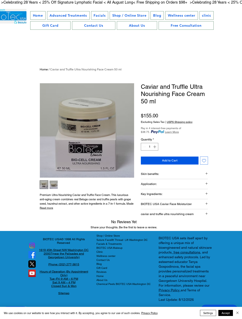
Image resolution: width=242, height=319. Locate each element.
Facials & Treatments (109, 243)
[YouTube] (32, 273)
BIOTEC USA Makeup (109, 247)
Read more (46, 207)
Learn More (172, 131)
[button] (68, 15)
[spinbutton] (149, 146)
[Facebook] (32, 254)
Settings (208, 313)
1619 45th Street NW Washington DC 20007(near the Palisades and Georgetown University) (64, 253)
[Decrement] (144, 146)
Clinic (99, 251)
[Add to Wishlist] (204, 161)
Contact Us (103, 259)
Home (44, 69)
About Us (101, 280)
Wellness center (106, 255)
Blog (99, 263)
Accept (226, 313)
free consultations (186, 252)
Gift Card (101, 267)
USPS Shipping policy (179, 121)
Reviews (101, 271)
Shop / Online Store (108, 235)
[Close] (237, 313)
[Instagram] (32, 245)
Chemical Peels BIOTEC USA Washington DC (123, 283)
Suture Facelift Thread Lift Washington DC (122, 239)
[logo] (32, 264)
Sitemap (63, 293)
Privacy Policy (170, 290)
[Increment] (155, 146)
